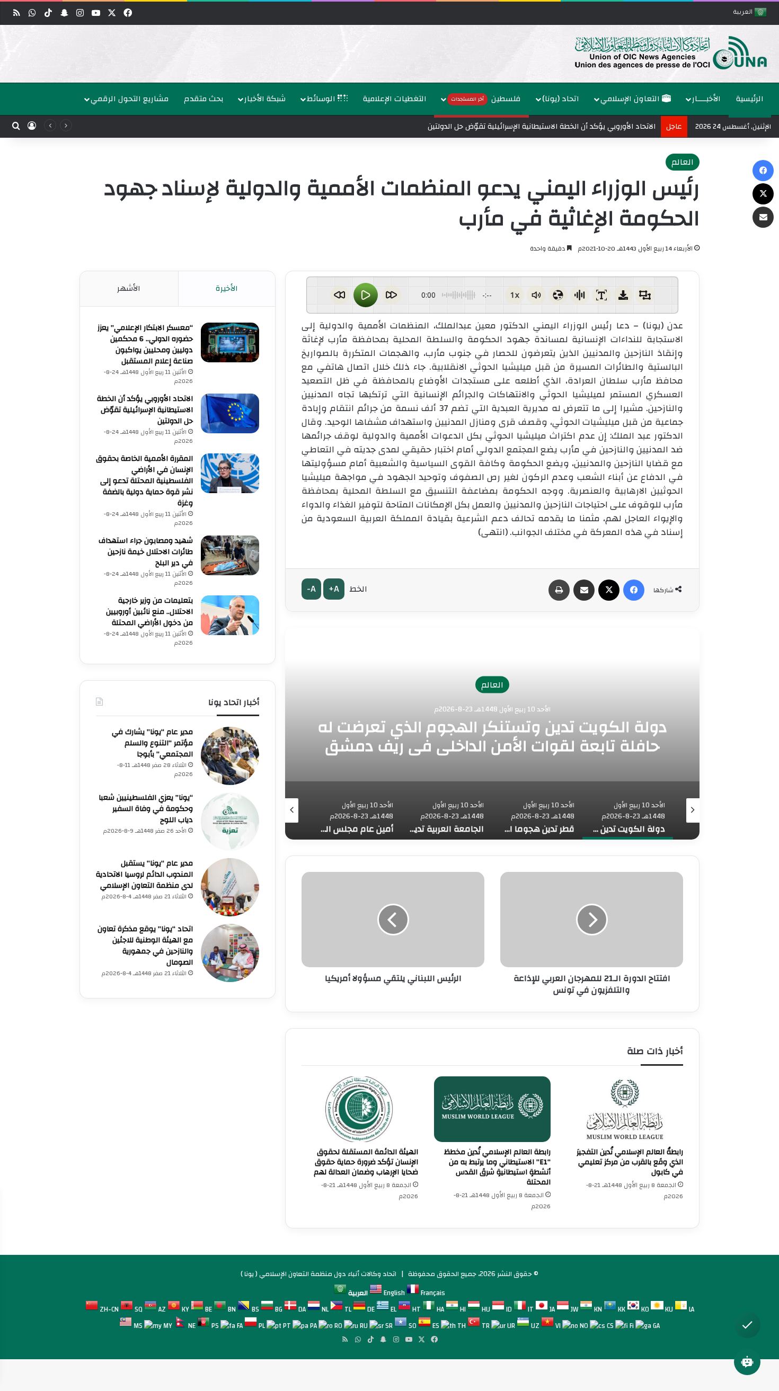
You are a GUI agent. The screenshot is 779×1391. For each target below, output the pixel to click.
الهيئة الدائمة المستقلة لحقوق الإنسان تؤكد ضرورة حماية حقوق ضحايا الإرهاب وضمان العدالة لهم (366, 1162)
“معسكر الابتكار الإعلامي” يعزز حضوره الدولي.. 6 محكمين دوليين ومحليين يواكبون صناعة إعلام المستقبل (145, 344)
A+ (334, 589)
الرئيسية (750, 99)
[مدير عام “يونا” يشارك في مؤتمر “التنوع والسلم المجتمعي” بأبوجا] (230, 756)
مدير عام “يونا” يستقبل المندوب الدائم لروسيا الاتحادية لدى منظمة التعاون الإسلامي (144, 875)
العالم (682, 162)
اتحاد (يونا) (560, 99)
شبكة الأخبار (265, 99)
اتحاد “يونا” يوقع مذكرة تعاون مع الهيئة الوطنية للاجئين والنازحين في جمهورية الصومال (145, 945)
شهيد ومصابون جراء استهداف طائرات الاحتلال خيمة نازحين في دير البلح (146, 552)
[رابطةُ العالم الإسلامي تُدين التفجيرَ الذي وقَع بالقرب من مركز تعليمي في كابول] (624, 1109)
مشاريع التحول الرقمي (130, 99)
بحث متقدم (204, 99)
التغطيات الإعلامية (395, 99)
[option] (392, 54)
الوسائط (322, 99)
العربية (743, 13)
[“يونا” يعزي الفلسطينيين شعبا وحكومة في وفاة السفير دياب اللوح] (230, 821)
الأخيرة (227, 288)
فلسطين (486, 99)
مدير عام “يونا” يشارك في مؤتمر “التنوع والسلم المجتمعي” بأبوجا (152, 743)
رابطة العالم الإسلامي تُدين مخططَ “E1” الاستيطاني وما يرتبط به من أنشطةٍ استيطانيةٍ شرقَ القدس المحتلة (497, 1167)
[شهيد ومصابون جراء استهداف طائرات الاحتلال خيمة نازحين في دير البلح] (230, 555)
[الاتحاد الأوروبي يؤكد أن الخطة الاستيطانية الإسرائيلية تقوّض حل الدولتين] (230, 413)
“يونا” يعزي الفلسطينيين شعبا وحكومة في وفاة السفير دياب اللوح (146, 809)
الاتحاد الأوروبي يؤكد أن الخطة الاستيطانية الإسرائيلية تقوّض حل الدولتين (145, 410)
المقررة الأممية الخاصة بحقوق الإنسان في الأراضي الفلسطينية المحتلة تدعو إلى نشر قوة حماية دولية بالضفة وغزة (144, 481)
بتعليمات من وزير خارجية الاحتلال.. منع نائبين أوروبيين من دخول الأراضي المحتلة (149, 612)
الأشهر (128, 288)
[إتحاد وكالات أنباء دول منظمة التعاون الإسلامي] (659, 52)
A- (311, 589)
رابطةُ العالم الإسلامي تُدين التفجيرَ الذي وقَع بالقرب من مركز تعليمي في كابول (630, 1162)
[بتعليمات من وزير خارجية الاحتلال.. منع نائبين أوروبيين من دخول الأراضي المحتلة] (230, 615)
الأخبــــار (706, 99)
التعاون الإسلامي (631, 99)
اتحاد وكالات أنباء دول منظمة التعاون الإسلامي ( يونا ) (318, 1274)
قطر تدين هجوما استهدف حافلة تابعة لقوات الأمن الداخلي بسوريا (492, 736)
